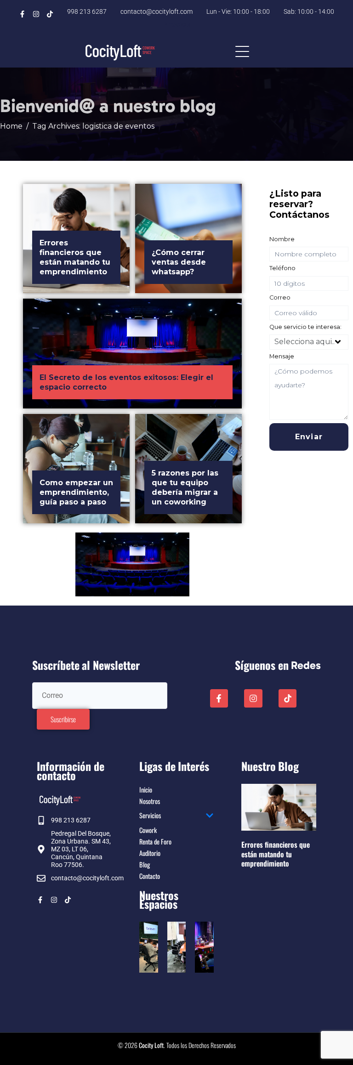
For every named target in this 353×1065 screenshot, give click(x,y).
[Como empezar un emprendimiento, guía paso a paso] (76, 468)
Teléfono (282, 268)
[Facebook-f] (22, 14)
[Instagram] (36, 14)
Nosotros (149, 801)
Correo (279, 297)
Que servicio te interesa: (305, 326)
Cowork (148, 830)
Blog (144, 864)
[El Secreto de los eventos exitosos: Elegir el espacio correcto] (132, 353)
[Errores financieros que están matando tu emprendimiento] (76, 238)
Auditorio (149, 853)
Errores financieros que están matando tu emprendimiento (275, 854)
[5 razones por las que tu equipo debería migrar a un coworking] (188, 468)
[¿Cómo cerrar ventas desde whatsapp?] (188, 238)
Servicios (150, 815)
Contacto (149, 876)
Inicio (145, 789)
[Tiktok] (49, 14)
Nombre (282, 239)
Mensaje (281, 356)
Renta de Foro (155, 841)
